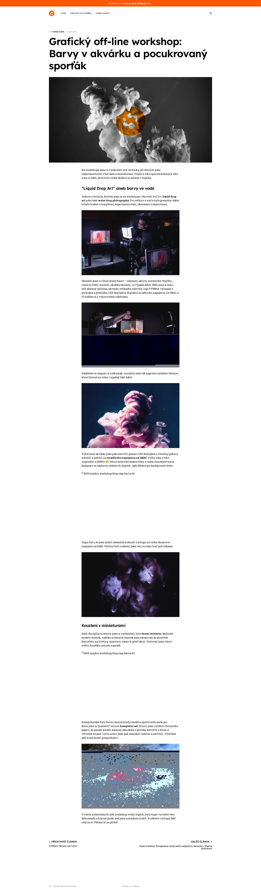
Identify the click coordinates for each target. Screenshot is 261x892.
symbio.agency (103, 13)
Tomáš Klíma (58, 32)
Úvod (63, 13)
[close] (258, 3)
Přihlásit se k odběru (80, 13)
